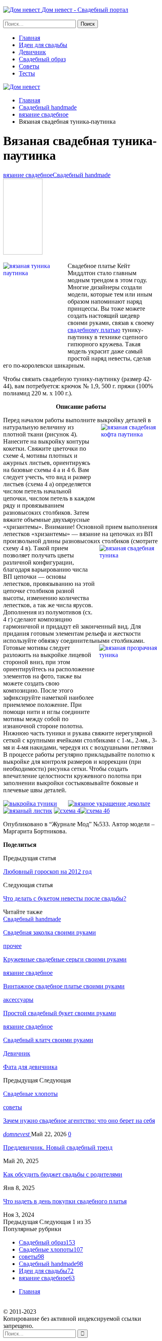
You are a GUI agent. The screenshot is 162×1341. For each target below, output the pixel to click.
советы (12, 1107)
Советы (29, 66)
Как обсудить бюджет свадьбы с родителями (62, 1174)
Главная (29, 37)
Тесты (27, 73)
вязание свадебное (28, 175)
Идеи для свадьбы (43, 45)
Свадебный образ (42, 59)
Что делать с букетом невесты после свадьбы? (64, 898)
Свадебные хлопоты (51, 1249)
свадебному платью (94, 330)
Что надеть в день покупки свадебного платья (65, 1201)
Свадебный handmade (81, 175)
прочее (12, 945)
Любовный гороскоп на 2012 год (47, 871)
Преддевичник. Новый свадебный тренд (57, 1147)
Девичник (32, 52)
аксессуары (18, 999)
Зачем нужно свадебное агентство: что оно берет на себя (79, 1120)
